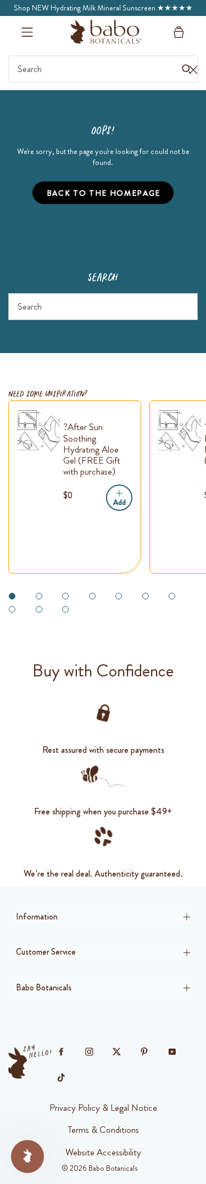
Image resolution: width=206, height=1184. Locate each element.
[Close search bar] (193, 69)
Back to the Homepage (104, 193)
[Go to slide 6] (145, 596)
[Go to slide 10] (65, 609)
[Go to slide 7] (172, 596)
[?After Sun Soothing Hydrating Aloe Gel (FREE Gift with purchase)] (38, 430)
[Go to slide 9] (39, 609)
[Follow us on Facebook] (61, 1052)
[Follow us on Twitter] (117, 1052)
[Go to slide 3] (65, 596)
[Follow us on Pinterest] (144, 1052)
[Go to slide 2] (39, 596)
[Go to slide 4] (92, 596)
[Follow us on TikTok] (61, 1078)
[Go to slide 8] (12, 609)
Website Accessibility (103, 1152)
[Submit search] (185, 306)
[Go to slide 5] (118, 596)
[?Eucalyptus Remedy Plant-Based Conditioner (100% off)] (179, 430)
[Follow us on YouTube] (172, 1052)
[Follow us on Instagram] (89, 1052)
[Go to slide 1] (12, 596)
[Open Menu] (27, 32)
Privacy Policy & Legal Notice (103, 1107)
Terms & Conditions (103, 1129)
